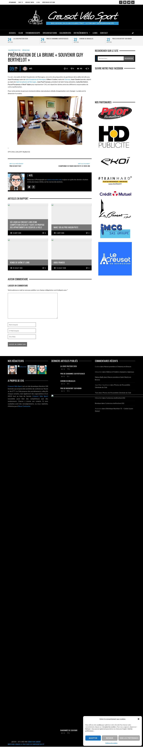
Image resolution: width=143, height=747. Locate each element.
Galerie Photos (14, 50)
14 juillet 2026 (61, 268)
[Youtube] (133, 2)
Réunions (26, 50)
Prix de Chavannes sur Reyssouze (57, 38)
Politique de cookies (111, 743)
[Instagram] (124, 2)
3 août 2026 (60, 233)
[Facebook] (120, 2)
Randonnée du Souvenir (68, 730)
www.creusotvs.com (54, 179)
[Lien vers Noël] (12, 369)
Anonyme (98, 408)
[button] (138, 719)
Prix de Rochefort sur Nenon (121, 38)
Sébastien (98, 372)
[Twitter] (128, 2)
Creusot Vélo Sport (15, 386)
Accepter (93, 738)
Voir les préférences (129, 738)
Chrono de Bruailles (86, 38)
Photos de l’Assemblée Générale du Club (117, 393)
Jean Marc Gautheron (102, 385)
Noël (30, 68)
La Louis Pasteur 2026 (20, 38)
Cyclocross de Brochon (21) (115, 398)
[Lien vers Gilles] (42, 369)
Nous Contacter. (24, 406)
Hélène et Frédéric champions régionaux (120, 372)
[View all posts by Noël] (25, 68)
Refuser (109, 738)
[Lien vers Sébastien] (22, 366)
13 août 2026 (17, 233)
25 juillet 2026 (18, 268)
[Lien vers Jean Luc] (32, 369)
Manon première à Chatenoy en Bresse (117, 366)
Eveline (97, 366)
